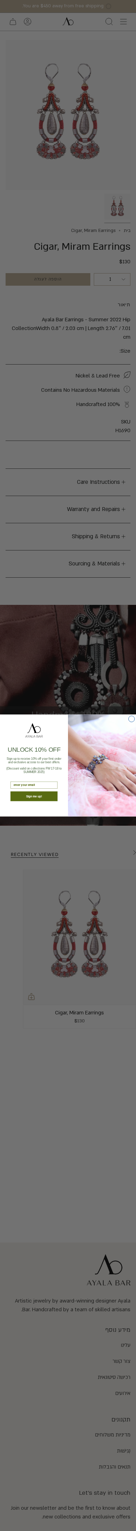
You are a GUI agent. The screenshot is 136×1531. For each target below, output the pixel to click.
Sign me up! (34, 796)
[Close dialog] (132, 719)
